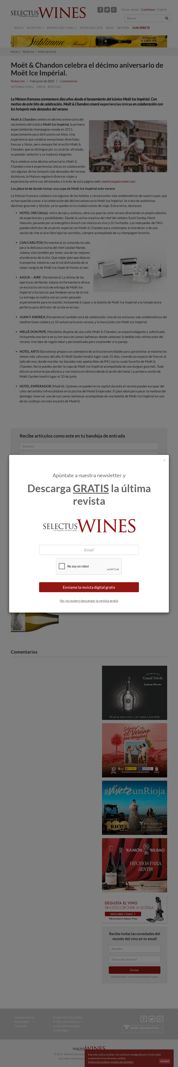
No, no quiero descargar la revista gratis (89, 600)
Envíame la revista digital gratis (89, 587)
